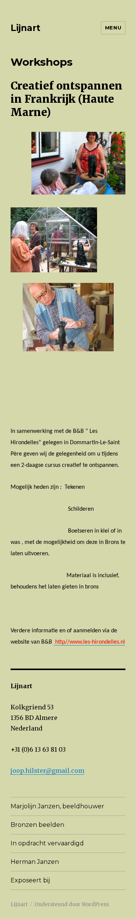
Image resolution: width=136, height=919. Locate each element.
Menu (113, 28)
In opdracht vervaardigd (47, 843)
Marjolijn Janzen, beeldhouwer (57, 806)
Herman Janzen (35, 861)
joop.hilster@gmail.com (47, 770)
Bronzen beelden (37, 824)
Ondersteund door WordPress (71, 904)
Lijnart (25, 28)
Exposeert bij (30, 880)
